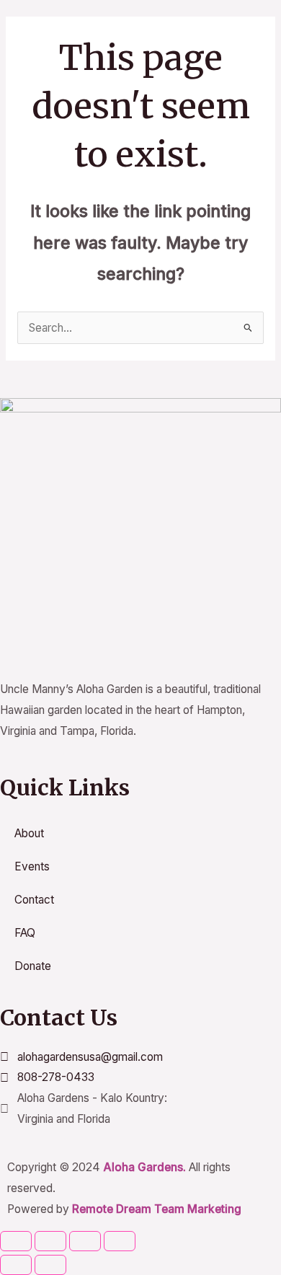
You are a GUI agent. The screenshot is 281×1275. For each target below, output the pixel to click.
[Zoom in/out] (16, 1241)
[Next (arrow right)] (50, 1265)
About (29, 833)
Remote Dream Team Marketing (156, 1209)
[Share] (85, 1241)
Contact (34, 899)
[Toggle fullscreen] (50, 1241)
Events (32, 866)
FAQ (24, 933)
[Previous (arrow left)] (16, 1265)
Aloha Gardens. (144, 1167)
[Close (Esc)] (119, 1241)
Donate (32, 966)
